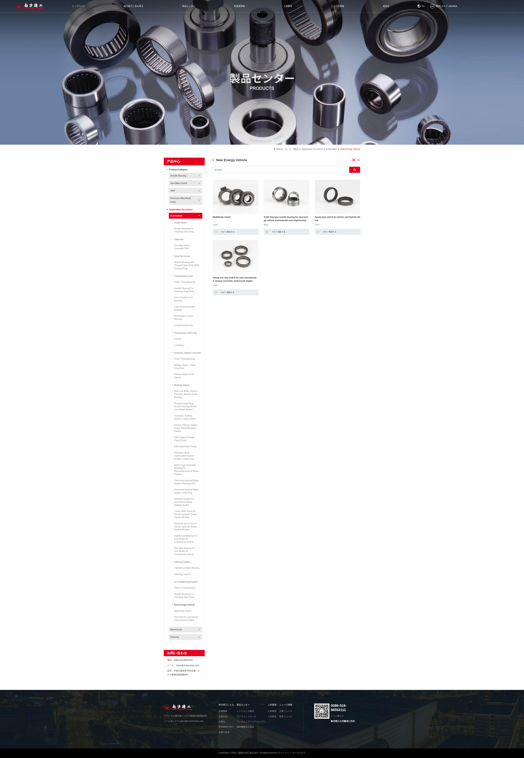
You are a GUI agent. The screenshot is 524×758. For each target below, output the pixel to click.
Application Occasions (312, 149)
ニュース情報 (285, 705)
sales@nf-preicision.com (191, 721)
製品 (296, 149)
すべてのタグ (298, 753)
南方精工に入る (226, 705)
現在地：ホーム (283, 149)
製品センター (243, 705)
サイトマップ (284, 753)
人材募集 (272, 705)
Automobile (331, 149)
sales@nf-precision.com (187, 665)
